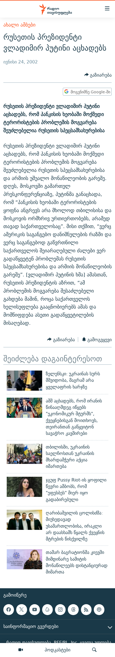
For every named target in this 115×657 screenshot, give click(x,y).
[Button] (98, 75)
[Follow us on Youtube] (34, 609)
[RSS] (86, 609)
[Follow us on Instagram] (60, 609)
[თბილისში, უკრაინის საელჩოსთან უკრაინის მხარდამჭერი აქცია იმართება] (24, 454)
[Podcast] (99, 609)
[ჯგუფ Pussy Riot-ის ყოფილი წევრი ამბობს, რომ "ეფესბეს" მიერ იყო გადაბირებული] (24, 487)
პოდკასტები (57, 650)
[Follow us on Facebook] (8, 609)
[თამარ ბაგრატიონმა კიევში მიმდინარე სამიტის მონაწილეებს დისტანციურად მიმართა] (24, 559)
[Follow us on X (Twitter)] (21, 609)
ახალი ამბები (19, 24)
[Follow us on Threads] (73, 609)
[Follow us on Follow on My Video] (47, 609)
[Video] (20, 650)
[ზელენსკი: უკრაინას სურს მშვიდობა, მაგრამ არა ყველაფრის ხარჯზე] (24, 381)
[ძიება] (94, 650)
